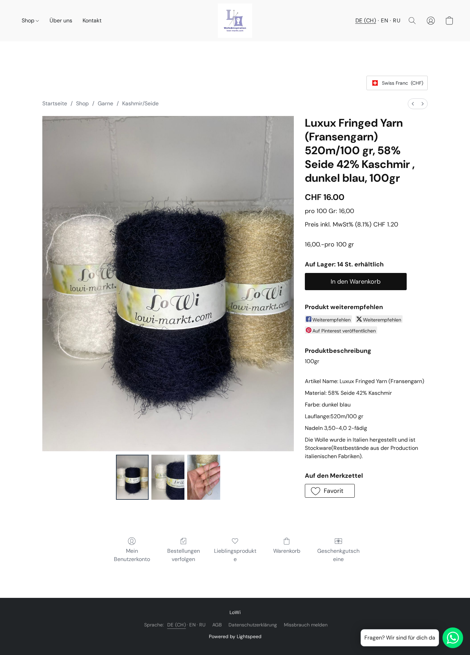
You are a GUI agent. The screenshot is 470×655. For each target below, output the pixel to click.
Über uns (61, 20)
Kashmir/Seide (140, 103)
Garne (105, 103)
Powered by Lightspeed (235, 636)
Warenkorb (286, 550)
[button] (235, 20)
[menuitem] (413, 104)
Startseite (54, 103)
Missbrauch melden (306, 625)
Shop (29, 20)
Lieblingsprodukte (235, 555)
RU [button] (396, 20)
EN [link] (192, 625)
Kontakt (92, 20)
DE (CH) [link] (176, 625)
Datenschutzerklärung (252, 625)
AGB (217, 625)
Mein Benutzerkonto (132, 555)
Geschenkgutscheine (338, 555)
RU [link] (202, 625)
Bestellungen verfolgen (183, 555)
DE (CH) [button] (365, 20)
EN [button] (384, 20)
